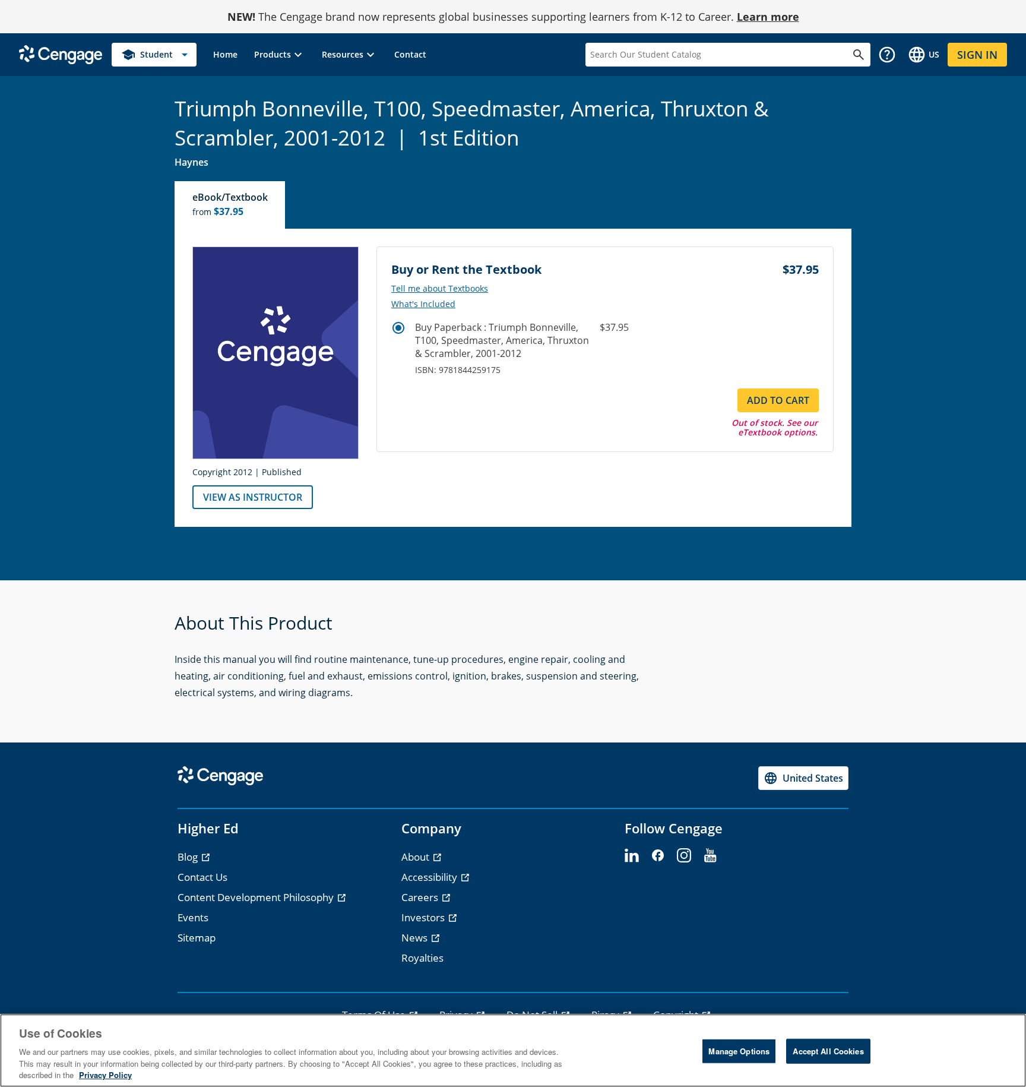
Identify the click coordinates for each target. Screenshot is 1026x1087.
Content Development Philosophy (257, 897)
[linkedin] (632, 856)
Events (193, 917)
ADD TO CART (778, 400)
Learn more (768, 17)
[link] (225, 55)
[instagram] (684, 856)
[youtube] (710, 856)
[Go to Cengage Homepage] (60, 53)
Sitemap (197, 937)
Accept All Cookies (828, 1051)
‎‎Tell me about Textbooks (439, 288)
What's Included (423, 304)
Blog (189, 857)
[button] (279, 55)
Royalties (422, 958)
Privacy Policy (105, 1074)
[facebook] (658, 856)
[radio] (398, 328)
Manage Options (739, 1051)
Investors (424, 917)
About (416, 857)
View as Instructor (252, 497)
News (415, 937)
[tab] (230, 205)
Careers (421, 897)
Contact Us (202, 877)
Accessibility (430, 877)
